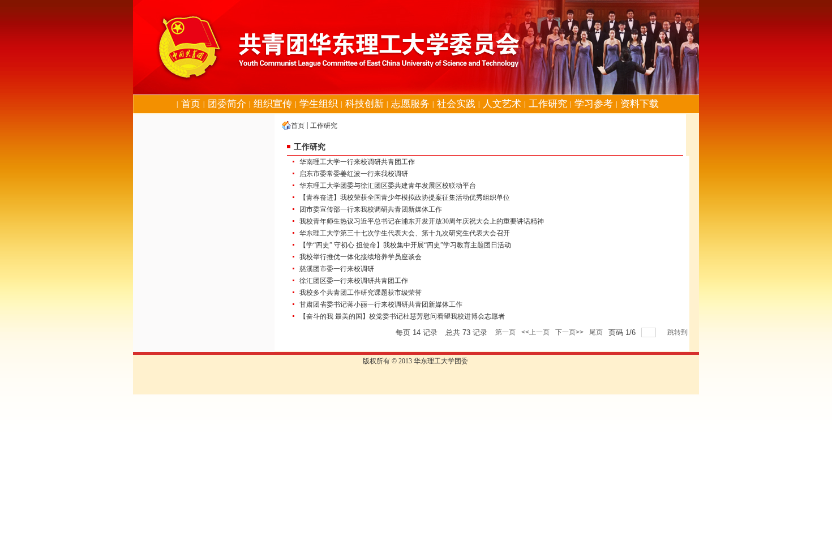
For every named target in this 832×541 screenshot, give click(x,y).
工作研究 (548, 103)
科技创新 (364, 103)
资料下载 (639, 103)
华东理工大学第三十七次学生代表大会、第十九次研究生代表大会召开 (404, 233)
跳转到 (678, 332)
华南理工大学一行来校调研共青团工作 (357, 162)
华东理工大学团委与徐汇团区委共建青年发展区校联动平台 (387, 186)
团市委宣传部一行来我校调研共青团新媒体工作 (370, 209)
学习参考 (593, 103)
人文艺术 (502, 103)
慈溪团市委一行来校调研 (336, 269)
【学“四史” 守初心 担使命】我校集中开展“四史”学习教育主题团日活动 (405, 245)
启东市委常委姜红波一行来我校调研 (353, 174)
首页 (190, 103)
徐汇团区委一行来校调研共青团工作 (353, 281)
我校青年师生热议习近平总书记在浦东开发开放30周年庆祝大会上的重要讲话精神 (421, 221)
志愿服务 (410, 103)
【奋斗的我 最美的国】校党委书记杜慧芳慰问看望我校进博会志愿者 (402, 316)
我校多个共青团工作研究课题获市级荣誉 (360, 293)
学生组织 (318, 103)
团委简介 (227, 103)
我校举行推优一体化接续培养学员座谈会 (360, 257)
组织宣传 (273, 103)
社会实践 (456, 103)
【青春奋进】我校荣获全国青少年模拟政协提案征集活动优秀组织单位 (404, 197)
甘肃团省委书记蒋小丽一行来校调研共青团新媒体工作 (380, 304)
